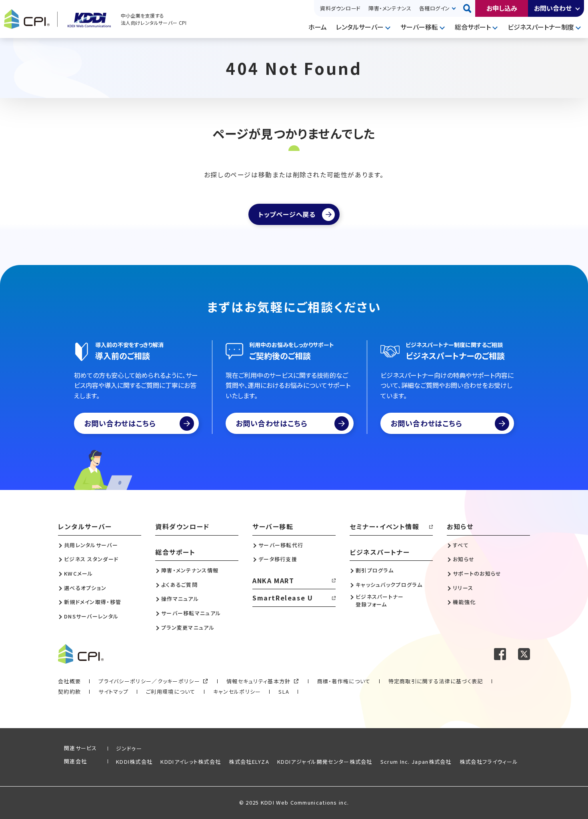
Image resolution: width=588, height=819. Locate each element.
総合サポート (473, 27)
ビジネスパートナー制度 (541, 27)
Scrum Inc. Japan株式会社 (416, 761)
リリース (463, 588)
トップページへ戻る (287, 214)
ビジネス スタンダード (91, 559)
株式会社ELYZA (249, 761)
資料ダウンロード (340, 8)
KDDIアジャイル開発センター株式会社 (324, 761)
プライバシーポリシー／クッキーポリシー (149, 681)
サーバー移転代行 (280, 545)
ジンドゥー (129, 748)
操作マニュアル (180, 598)
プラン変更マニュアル (187, 627)
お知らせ (460, 526)
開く (578, 8)
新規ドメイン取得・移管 (92, 602)
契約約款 (69, 691)
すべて (461, 545)
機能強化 (464, 602)
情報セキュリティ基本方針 (258, 681)
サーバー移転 (419, 27)
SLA (283, 691)
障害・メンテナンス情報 (189, 570)
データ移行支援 (277, 559)
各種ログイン (434, 8)
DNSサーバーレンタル (91, 616)
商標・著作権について (344, 681)
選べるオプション (85, 588)
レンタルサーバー (360, 27)
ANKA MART (273, 580)
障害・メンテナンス (389, 8)
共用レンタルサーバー (91, 545)
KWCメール (78, 573)
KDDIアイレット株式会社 (190, 761)
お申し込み (501, 8)
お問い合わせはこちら (120, 423)
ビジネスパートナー (380, 552)
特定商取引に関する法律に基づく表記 (435, 681)
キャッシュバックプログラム (389, 584)
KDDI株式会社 (134, 761)
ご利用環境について (171, 691)
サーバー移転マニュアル (191, 613)
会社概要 (69, 681)
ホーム (317, 27)
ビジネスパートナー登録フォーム (380, 600)
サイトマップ (113, 691)
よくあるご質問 (179, 584)
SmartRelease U (282, 597)
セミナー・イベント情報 (385, 526)
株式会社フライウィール (489, 761)
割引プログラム (375, 570)
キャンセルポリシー (237, 691)
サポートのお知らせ (477, 573)
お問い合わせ (553, 8)
